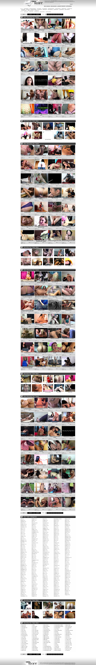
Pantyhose (56, 553)
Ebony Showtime (47, 626)
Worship (66, 590)
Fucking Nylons (57, 627)
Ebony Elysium (48, 618)
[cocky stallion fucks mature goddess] (27, 154)
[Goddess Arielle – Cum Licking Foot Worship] (54, 85)
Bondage (22, 570)
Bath (21, 542)
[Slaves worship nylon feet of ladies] (54, 154)
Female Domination (33, 8)
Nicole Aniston (42, 11)
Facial (33, 577)
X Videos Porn (68, 639)
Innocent (44, 561)
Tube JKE (68, 650)
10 (60, 14)
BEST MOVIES (47, 6)
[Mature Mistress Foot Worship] (41, 337)
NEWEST (30, 14)
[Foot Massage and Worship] (54, 225)
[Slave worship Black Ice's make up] (41, 70)
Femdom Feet (70, 8)
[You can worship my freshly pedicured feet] (68, 323)
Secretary (55, 590)
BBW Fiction (46, 635)
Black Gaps (48, 609)
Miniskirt (55, 525)
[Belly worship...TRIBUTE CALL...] (27, 70)
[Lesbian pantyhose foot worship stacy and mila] (41, 407)
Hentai (44, 549)
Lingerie (44, 589)
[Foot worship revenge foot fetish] (68, 295)
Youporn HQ (59, 265)
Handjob (44, 546)
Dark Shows (70, 609)
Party (55, 554)
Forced (44, 521)
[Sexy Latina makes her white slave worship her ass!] (27, 168)
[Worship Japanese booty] (27, 506)
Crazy (33, 537)
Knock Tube (26, 130)
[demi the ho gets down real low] (41, 478)
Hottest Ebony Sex (47, 630)
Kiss (43, 574)
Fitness (33, 593)
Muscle (55, 532)
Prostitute (55, 573)
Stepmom (66, 536)
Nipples (55, 534)
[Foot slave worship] (41, 309)
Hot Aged (56, 631)
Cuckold (33, 540)
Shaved (55, 593)
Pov (54, 566)
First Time (33, 589)
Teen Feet (28, 9)
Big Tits (22, 557)
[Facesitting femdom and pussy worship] (41, 323)
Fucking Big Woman (47, 646)
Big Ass (22, 550)
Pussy (55, 577)
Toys (65, 562)
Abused (22, 520)
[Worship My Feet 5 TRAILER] (68, 435)
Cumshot (33, 542)
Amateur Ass (37, 10)
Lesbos (56, 643)
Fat (32, 581)
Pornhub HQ (26, 256)
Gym (43, 544)
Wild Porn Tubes (37, 265)
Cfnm (21, 593)
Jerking (44, 570)
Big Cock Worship (31, 10)
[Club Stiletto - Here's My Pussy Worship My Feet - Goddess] (41, 239)
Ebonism (25, 618)
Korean (44, 577)
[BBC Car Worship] (54, 197)
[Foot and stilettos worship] (68, 85)
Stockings (66, 537)
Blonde (22, 566)
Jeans (44, 569)
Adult (26, 383)
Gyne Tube (70, 130)
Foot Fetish (23, 9)
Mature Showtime (58, 650)
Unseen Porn (26, 265)
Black (21, 562)
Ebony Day (37, 618)
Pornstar (55, 565)
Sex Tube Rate (48, 392)
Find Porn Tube (68, 642)
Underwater (67, 570)
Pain (54, 550)
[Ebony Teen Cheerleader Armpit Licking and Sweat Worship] (27, 366)
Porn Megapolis (68, 627)
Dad (32, 548)
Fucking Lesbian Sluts (47, 647)
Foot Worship (26, 8)
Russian (55, 586)
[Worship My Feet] (68, 309)
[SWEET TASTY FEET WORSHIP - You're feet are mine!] (54, 168)
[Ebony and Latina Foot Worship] (27, 478)
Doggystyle (34, 560)
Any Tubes (48, 383)
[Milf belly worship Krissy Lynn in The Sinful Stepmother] (41, 28)
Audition (22, 536)
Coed (33, 528)
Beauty (22, 549)
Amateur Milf (62, 9)
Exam (33, 572)
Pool (54, 564)
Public (55, 574)
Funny (44, 526)
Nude (55, 536)
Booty (22, 573)
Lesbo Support (57, 642)
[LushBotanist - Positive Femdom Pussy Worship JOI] (41, 85)
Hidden (44, 550)
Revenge (55, 582)
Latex (44, 581)
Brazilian (22, 574)
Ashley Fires (31, 11)
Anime (22, 529)
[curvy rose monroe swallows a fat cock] (27, 225)
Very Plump (68, 631)
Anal (21, 528)
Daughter (33, 550)
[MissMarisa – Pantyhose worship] (68, 183)
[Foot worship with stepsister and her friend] (54, 28)
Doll (32, 561)
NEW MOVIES (54, 6)
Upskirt (66, 574)
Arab (21, 532)
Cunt (32, 544)
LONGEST (37, 14)
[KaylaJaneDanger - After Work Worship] (68, 56)
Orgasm (55, 545)
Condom (33, 533)
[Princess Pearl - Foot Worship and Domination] (54, 295)
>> (62, 14)
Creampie (33, 538)
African (22, 522)
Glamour (44, 536)
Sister (66, 520)
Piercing (55, 560)
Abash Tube (70, 265)
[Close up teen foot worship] (27, 42)
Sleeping (66, 524)
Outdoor (55, 549)
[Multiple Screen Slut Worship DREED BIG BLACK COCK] (41, 225)
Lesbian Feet (40, 9)
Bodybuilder (23, 569)
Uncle (66, 569)
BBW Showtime (46, 638)
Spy (65, 533)
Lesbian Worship (58, 8)
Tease (66, 553)
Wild (65, 589)
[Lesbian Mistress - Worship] (41, 154)
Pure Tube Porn (26, 392)
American (22, 526)
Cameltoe (22, 585)
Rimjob (55, 585)
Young (66, 594)
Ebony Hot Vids (70, 618)
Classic (33, 520)
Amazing (22, 525)
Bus (21, 582)
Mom (55, 526)
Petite (55, 558)
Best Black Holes (37, 609)
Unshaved (66, 573)
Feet (32, 582)
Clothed (33, 524)
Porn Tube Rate (70, 383)
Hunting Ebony (46, 631)
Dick (32, 554)
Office (55, 540)
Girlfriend (44, 534)
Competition (34, 530)
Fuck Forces (37, 256)
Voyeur (66, 580)
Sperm (66, 532)
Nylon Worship (67, 9)
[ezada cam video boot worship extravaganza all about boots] (54, 56)
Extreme (33, 574)
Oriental (55, 548)
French (44, 524)
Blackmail (22, 564)
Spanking (66, 530)
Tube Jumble (59, 256)
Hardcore (44, 548)
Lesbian (44, 586)
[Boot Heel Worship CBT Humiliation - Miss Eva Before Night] (27, 197)
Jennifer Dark (37, 11)
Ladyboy (44, 580)
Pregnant (55, 568)
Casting (22, 589)
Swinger (66, 548)
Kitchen (44, 576)
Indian (44, 560)
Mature (55, 520)
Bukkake (22, 581)
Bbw (21, 545)
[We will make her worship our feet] (54, 211)
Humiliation (45, 557)
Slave (66, 522)
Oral (54, 544)
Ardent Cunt (70, 392)
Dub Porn (59, 130)
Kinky (44, 573)
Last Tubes (70, 139)
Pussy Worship (50, 9)
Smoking (66, 525)
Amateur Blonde (24, 10)
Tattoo (66, 550)
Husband (44, 558)
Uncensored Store (70, 256)
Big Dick (22, 556)
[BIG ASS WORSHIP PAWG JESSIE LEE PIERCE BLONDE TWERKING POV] (27, 99)
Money (55, 528)
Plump (55, 562)
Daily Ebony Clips (59, 609)
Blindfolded (22, 565)
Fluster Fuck (26, 139)
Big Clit (22, 553)
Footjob (44, 520)
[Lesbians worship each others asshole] (54, 435)
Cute (32, 545)
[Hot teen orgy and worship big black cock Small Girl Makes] (27, 407)
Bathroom (22, 544)
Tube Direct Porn (48, 256)
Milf (54, 524)
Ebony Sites (46, 627)
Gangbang (44, 529)
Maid (43, 593)
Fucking (44, 525)
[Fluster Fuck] (68, 154)
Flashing (33, 594)
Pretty (55, 569)
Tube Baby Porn (48, 130)
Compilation (34, 532)
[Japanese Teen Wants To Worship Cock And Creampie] (68, 42)
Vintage (66, 577)
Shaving (55, 594)
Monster (55, 529)
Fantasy (33, 580)
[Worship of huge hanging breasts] (27, 492)
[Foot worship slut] (54, 281)
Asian (22, 533)
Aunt (21, 537)
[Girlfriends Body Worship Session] (68, 70)
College (33, 529)
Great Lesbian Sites (58, 630)
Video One (68, 646)
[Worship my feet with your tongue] (41, 435)
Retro (55, 581)
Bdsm (22, 546)
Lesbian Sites (57, 638)
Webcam (66, 582)
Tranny (66, 564)
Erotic (33, 569)
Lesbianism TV (57, 635)
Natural (55, 533)
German (44, 532)
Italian (44, 565)
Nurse (55, 537)
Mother (55, 530)
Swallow (66, 545)
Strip (65, 541)
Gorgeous (44, 540)
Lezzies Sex (57, 646)
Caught (22, 590)
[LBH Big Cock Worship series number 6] (68, 421)
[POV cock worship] (54, 506)
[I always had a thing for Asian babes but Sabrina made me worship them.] (27, 309)
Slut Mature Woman (69, 630)
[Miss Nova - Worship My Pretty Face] (27, 85)
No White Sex (46, 634)
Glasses (44, 537)
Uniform (66, 572)
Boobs (22, 572)
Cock (32, 526)
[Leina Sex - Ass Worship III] (41, 168)
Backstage (22, 541)
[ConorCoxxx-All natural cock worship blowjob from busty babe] (68, 168)
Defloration (34, 553)
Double (33, 564)
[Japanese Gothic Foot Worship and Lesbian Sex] (68, 478)
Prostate (55, 572)
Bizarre (22, 561)
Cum (32, 541)
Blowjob (22, 568)
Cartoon (22, 586)
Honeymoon (45, 553)
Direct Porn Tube (69, 647)
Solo (65, 526)
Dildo (32, 556)
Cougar (33, 534)
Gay (43, 530)
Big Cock (22, 554)
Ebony (33, 566)
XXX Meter (68, 635)
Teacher (66, 552)
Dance (33, 549)
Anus (21, 530)
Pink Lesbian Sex (69, 626)
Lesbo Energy (57, 639)
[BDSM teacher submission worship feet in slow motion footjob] (54, 309)
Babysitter (22, 540)
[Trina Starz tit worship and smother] (68, 366)
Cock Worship (45, 8)
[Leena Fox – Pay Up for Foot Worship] (27, 281)
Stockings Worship (51, 8)
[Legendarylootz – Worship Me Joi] (54, 99)
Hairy (44, 545)
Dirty (32, 557)
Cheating (22, 594)
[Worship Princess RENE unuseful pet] (27, 421)
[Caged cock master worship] (54, 323)
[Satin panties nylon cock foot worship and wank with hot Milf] (41, 281)
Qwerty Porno (36, 139)
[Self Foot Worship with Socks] (68, 464)
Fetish (33, 585)
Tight (66, 558)
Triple (66, 565)
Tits (65, 561)
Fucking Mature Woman (59, 626)
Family (33, 578)
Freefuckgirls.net (59, 139)
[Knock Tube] (68, 407)
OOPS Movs (37, 130)
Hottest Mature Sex (58, 634)
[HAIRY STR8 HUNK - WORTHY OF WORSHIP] (41, 197)
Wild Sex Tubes (48, 265)
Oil (54, 541)
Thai (65, 556)
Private (55, 570)
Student (66, 542)
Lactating (44, 578)
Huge (44, 556)
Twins (66, 566)
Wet (65, 585)
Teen (66, 554)
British (22, 577)
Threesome (67, 557)
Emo (32, 568)
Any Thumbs (37, 383)
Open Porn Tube (69, 643)
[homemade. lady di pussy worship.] (27, 435)
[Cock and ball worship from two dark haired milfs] (27, 56)
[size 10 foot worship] (68, 492)
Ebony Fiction (59, 618)
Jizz (43, 572)
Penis (55, 556)
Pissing (55, 561)
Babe (21, 538)
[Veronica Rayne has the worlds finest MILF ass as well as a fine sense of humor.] (41, 295)
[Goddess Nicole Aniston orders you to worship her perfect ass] (27, 295)
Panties (55, 552)
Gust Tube (59, 383)
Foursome (44, 522)
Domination (34, 562)
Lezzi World (57, 647)
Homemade (45, 552)
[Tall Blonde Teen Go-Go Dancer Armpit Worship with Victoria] (68, 197)
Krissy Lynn (26, 11)
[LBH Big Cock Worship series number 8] (54, 239)
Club (32, 525)
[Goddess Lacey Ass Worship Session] (54, 42)
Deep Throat (34, 552)
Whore (66, 586)
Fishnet (33, 590)
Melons (55, 521)
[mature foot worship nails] (68, 113)
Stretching (66, 540)
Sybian (66, 549)
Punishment (56, 576)
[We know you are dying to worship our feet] (54, 492)
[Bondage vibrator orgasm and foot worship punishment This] (68, 99)
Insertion (44, 562)
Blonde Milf (45, 9)
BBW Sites (45, 639)
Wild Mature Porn (69, 634)
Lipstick (44, 590)
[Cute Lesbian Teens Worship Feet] (27, 239)
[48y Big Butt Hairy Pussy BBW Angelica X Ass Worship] (27, 113)
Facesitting (34, 576)
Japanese (44, 568)
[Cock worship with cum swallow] (68, 337)
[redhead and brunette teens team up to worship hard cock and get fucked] (27, 28)
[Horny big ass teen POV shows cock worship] (41, 42)
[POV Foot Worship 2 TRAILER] (54, 366)
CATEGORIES (69, 6)
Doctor (33, 558)
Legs (43, 585)
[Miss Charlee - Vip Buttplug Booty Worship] (41, 56)
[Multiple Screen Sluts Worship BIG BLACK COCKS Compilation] (41, 99)
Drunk (33, 565)
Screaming (56, 589)
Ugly (65, 568)
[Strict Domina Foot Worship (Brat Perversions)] (68, 225)
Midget (55, 522)
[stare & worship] (54, 421)
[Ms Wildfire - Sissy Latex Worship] (54, 113)
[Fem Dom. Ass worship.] (54, 337)
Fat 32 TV (45, 643)
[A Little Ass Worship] (68, 506)
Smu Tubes (59, 392)
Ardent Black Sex (26, 609)
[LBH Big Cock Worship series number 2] (68, 239)
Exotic (33, 573)
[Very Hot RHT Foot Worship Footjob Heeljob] (27, 464)
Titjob (66, 560)
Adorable (22, 521)
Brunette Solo (56, 9)
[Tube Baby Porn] (68, 281)
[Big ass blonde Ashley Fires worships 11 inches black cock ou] (41, 183)
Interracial (44, 564)
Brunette (22, 578)
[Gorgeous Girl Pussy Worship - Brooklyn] (27, 183)
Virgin (66, 578)
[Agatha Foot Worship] (27, 323)
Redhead (55, 580)
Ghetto (44, 533)
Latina (44, 582)
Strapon (66, 538)
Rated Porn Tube (37, 392)
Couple (33, 536)
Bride (21, 576)
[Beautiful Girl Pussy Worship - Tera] (54, 70)
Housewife (44, 554)
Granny (44, 541)
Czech (33, 546)
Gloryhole (44, 538)
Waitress (66, 581)
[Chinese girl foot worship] (54, 183)
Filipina (33, 586)
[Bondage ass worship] (54, 478)
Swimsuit (66, 546)
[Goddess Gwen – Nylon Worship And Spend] (41, 113)
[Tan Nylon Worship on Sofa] (41, 366)
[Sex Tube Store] (26, 6)
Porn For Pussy (68, 638)
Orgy (55, 546)
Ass (21, 534)
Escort (33, 570)
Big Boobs (22, 552)
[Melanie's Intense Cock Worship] (54, 407)
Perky (55, 557)
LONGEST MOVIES (61, 6)
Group (44, 542)
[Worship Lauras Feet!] (41, 421)
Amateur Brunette (33, 9)
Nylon (55, 538)
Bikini (21, 558)
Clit (32, 521)
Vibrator (66, 576)
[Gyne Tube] (68, 28)
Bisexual (22, 560)
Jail (43, 566)
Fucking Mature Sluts (47, 650)
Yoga (66, 593)
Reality (55, 578)
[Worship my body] (27, 211)
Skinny (66, 521)
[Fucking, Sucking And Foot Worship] (68, 211)
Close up (33, 522)
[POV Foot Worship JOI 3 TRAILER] (54, 464)
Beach (22, 548)
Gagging (44, 528)
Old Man (55, 542)
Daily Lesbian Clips (47, 642)
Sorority (66, 528)
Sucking (66, 544)
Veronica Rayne (48, 11)
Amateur (22, 524)
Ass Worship (39, 8)
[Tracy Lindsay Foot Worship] (41, 506)
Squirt (66, 534)
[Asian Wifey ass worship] (27, 337)
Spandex (66, 529)
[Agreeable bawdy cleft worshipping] (41, 492)
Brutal (22, 580)
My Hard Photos (48, 139)
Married (44, 594)
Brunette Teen (64, 8)
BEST (24, 14)
